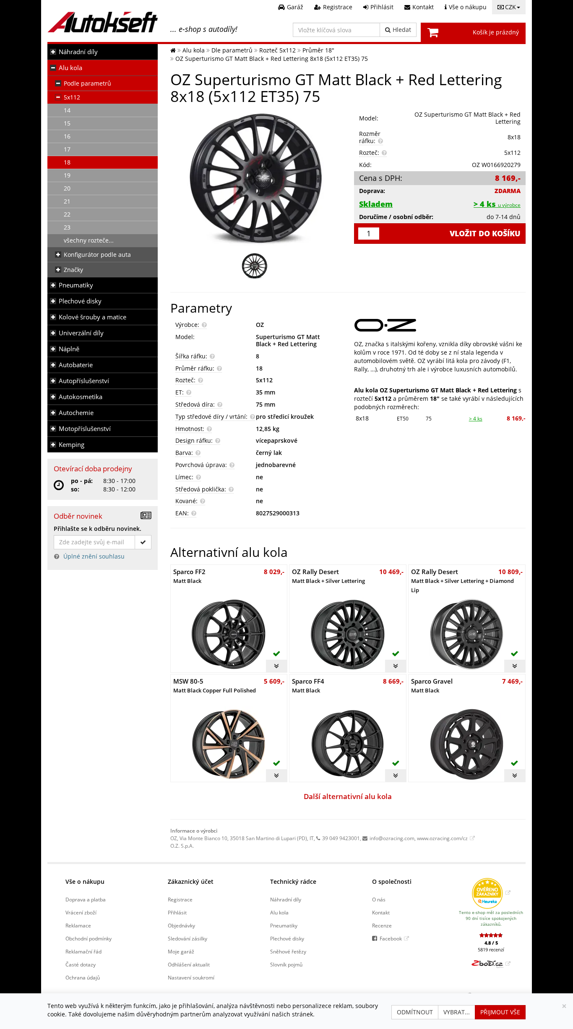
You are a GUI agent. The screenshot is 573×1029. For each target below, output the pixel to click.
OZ (260, 325)
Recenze (382, 925)
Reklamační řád (83, 951)
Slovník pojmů (286, 964)
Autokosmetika (80, 396)
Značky (73, 270)
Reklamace (78, 925)
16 (67, 136)
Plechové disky (80, 301)
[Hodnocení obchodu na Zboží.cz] (490, 963)
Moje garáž (181, 951)
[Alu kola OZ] (440, 325)
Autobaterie (76, 364)
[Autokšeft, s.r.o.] (102, 22)
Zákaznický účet (191, 881)
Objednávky (181, 925)
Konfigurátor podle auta (97, 255)
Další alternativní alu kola (348, 796)
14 (67, 110)
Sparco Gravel (432, 685)
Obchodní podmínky (88, 938)
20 (67, 188)
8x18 (362, 418)
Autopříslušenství (84, 380)
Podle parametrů (87, 83)
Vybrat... (456, 1012)
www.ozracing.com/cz (442, 838)
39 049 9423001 (341, 838)
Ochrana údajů (82, 977)
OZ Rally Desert (328, 576)
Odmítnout (415, 1012)
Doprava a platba (85, 899)
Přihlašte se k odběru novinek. (97, 529)
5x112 (72, 97)
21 (67, 201)
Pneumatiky (76, 285)
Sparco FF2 (189, 576)
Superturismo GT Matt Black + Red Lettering (288, 340)
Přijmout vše (500, 1012)
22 (67, 214)
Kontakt (381, 912)
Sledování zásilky (187, 938)
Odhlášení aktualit (189, 964)
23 (67, 227)
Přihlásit (177, 912)
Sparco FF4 (308, 685)
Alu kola (70, 67)
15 (67, 123)
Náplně (69, 349)
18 (67, 162)
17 (67, 149)
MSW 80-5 (214, 685)
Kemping (71, 444)
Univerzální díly (81, 333)
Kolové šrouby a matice (92, 317)
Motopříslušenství (85, 428)
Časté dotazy (80, 964)
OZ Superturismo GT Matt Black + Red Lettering (467, 117)
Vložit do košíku (485, 233)
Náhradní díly (78, 51)
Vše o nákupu (84, 881)
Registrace (180, 899)
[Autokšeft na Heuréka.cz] (490, 892)
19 (67, 175)
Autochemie (76, 412)
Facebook (391, 938)
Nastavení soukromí (191, 977)
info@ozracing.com (392, 838)
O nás (378, 899)
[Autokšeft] (173, 50)
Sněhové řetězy (288, 951)
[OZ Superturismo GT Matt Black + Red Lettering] (256, 177)
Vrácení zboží (80, 912)
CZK (510, 7)
